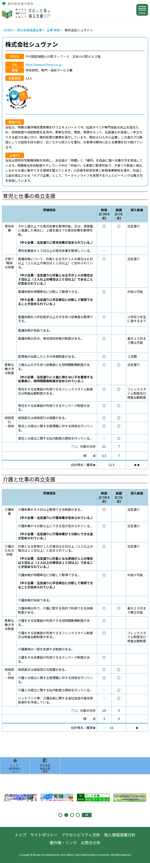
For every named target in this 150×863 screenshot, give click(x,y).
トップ (20, 835)
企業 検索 (53, 30)
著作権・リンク (63, 842)
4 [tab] (78, 815)
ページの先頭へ (143, 856)
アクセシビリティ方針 (81, 835)
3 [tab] (72, 815)
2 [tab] (66, 815)
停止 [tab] (87, 815)
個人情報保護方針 (119, 835)
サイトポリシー (44, 835)
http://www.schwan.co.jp (43, 64)
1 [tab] (60, 815)
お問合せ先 (90, 842)
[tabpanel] (20, 797)
